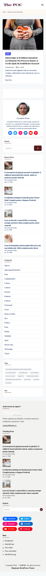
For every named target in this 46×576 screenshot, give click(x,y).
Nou (8, 54)
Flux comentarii (10, 551)
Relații (6, 332)
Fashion (7, 301)
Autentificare (9, 544)
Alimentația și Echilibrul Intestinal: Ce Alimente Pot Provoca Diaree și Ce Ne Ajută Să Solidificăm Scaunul (22, 61)
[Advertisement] (25, 93)
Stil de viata (8, 345)
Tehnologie (8, 349)
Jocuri (6, 310)
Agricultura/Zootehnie (12, 270)
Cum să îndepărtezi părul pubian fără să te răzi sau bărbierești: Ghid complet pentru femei (22, 247)
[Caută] (38, 148)
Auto (6, 274)
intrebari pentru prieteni (32, 376)
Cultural (7, 288)
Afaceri (7, 266)
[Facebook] (10, 133)
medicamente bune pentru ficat (13, 379)
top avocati (8, 382)
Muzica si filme (9, 314)
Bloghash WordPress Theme (23, 568)
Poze (6, 327)
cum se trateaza (35, 372)
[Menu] (42, 4)
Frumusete (8, 305)
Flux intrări (9, 548)
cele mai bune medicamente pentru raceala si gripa (18, 369)
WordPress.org (10, 554)
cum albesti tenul (23, 372)
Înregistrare (9, 541)
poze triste (36, 379)
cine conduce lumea (11, 372)
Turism (6, 354)
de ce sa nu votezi (10, 376)
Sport (6, 340)
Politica (7, 323)
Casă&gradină (9, 279)
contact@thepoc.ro (9, 425)
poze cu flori (27, 379)
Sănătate (7, 336)
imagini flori (21, 376)
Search (6, 141)
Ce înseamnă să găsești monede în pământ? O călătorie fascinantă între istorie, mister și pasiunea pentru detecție (22, 175)
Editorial (7, 296)
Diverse (7, 292)
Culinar (7, 283)
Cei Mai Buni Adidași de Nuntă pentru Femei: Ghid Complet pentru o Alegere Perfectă (22, 199)
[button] (41, 509)
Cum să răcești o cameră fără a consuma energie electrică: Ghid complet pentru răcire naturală (21, 222)
